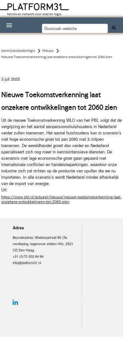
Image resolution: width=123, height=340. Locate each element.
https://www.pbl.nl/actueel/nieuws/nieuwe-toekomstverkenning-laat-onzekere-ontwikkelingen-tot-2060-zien (61, 199)
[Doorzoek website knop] (113, 27)
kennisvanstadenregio (18, 50)
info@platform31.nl (27, 262)
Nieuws (48, 50)
